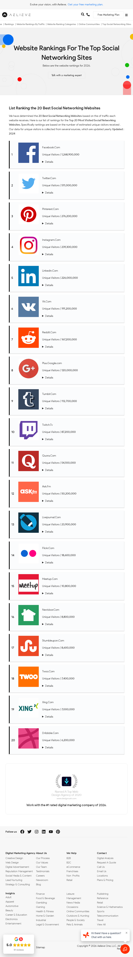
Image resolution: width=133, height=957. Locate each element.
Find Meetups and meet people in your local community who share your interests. (82, 593)
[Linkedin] (44, 832)
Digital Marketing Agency (20, 853)
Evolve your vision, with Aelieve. (48, 4)
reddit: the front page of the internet (82, 347)
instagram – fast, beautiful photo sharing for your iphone (82, 254)
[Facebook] (22, 832)
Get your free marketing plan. (85, 4)
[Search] (82, 15)
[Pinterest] (58, 832)
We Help (71, 853)
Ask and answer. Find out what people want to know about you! (82, 501)
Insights (10, 893)
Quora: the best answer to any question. (82, 470)
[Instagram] (37, 832)
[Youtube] (51, 832)
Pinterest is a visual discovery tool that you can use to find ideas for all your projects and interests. (82, 223)
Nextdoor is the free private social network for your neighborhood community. (82, 624)
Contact (102, 853)
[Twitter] (29, 832)
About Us (41, 853)
